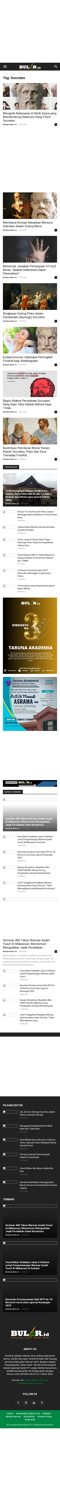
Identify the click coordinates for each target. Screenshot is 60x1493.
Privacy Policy (45, 1416)
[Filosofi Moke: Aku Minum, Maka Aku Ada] (10, 1172)
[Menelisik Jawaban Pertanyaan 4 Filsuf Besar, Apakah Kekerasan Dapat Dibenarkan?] (30, 249)
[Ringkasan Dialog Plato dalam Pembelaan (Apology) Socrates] (30, 296)
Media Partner (13, 1416)
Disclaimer (29, 1416)
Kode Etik (30, 1419)
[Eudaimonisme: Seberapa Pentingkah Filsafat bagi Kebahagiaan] (30, 340)
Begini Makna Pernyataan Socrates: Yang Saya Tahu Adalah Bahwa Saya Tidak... (27, 404)
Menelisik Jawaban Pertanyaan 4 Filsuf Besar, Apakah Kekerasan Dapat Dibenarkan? (29, 269)
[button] (5, 67)
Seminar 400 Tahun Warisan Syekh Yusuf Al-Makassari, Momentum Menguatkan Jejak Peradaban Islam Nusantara (28, 821)
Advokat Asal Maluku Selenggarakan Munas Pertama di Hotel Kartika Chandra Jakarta (38, 1185)
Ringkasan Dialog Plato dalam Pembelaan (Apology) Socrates (24, 315)
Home (5, 73)
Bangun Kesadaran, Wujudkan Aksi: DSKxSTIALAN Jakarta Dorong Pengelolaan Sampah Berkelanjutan (34, 870)
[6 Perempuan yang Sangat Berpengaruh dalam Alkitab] (9, 588)
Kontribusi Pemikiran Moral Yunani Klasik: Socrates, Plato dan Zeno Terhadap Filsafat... (26, 451)
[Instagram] (26, 1403)
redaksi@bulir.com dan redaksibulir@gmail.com (32, 1381)
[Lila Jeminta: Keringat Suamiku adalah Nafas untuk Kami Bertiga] (10, 1115)
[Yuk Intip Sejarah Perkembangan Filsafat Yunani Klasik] (10, 1158)
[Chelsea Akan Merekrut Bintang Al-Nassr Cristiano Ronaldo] (9, 530)
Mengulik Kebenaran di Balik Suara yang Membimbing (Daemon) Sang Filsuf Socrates (29, 117)
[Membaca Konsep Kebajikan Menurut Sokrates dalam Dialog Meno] (30, 205)
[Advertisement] (30, 31)
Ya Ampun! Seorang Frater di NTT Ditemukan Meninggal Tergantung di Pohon (34, 573)
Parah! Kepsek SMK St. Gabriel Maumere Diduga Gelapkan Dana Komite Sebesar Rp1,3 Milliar (35, 558)
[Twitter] (42, 1403)
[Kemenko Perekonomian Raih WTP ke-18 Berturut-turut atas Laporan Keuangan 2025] (9, 854)
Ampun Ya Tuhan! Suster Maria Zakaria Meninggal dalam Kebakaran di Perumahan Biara (37, 515)
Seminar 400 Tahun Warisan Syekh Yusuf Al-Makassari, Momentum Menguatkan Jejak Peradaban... (26, 944)
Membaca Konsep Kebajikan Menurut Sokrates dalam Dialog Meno (28, 224)
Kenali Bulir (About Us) (28, 1413)
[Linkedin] (34, 1403)
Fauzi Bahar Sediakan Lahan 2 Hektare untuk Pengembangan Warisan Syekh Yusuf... (37, 974)
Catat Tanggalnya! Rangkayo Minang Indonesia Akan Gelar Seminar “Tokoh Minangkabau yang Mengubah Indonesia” (36, 885)
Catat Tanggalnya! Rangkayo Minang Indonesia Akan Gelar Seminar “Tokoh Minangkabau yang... (37, 1018)
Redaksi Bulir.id (10, 124)
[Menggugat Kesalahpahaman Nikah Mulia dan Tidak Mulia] (10, 1129)
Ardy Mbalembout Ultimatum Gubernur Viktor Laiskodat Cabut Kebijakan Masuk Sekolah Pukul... (38, 1143)
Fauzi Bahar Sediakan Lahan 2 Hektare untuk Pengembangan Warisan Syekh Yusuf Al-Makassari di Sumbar (35, 839)
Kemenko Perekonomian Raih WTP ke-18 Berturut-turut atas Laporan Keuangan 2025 (36, 855)
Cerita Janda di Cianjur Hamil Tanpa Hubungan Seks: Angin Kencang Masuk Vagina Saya (35, 542)
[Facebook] (18, 1403)
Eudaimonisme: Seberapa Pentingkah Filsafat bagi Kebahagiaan (28, 359)
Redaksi (47, 1413)
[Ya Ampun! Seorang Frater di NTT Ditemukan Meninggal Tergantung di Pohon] (9, 573)
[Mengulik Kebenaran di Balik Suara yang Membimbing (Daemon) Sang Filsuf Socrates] (30, 96)
